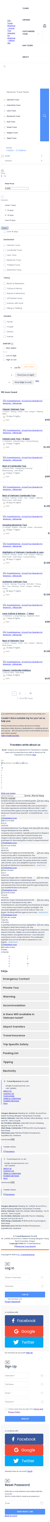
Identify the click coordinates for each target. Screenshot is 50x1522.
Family (10, 322)
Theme (7, 278)
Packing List (10, 1053)
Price (3, 173)
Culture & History (14, 288)
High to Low (11, 359)
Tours (25, 8)
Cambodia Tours (14, 250)
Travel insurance (14, 1035)
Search (4, 228)
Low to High (11, 355)
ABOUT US (7, 1091)
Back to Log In (11, 1516)
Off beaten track (14, 298)
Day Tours (27, 45)
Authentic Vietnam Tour (14, 581)
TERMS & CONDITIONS (12, 1098)
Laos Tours (11, 255)
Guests (9, 148)
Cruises (26, 20)
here (34, 755)
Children (8, 161)
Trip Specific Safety (15, 1044)
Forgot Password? (13, 1301)
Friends (10, 336)
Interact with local (15, 303)
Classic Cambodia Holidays (16, 670)
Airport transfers (14, 1026)
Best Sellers (11, 348)
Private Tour (11, 987)
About (25, 57)
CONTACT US (8, 1093)
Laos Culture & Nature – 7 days (18, 613)
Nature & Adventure (16, 293)
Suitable (7, 316)
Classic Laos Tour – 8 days (16, 439)
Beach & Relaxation (15, 283)
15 (31, 693)
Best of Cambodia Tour (14, 466)
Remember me (15, 1299)
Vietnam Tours (13, 245)
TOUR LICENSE (8, 1096)
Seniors (10, 331)
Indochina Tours (14, 270)
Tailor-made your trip (10, 735)
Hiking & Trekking (14, 308)
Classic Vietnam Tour (13, 409)
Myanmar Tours (14, 260)
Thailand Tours (13, 265)
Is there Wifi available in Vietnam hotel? (18, 1016)
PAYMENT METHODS (11, 1101)
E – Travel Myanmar (26, 1254)
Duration (4, 200)
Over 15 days (12, 231)
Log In (29, 1471)
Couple (10, 326)
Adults (7, 156)
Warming (9, 996)
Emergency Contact (16, 979)
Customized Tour (28, 32)
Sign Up (29, 1352)
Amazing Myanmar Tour (14, 525)
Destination (9, 239)
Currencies (5, 1139)
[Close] (7, 1264)
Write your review (8, 793)
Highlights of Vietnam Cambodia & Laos (23, 552)
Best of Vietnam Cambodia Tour (19, 495)
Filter (37, 381)
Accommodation (14, 1005)
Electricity (9, 1071)
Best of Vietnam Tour (13, 640)
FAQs (5, 1103)
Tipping (8, 1062)
